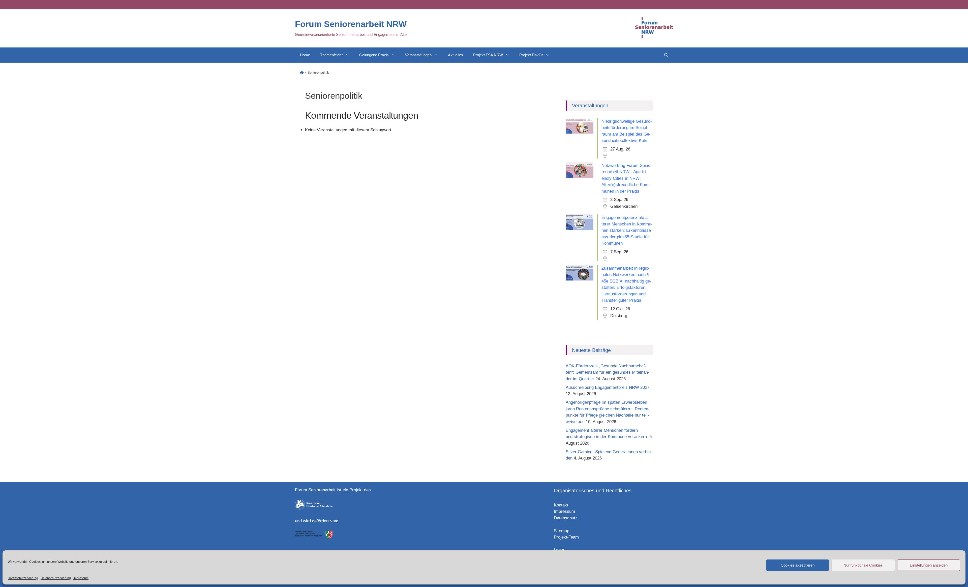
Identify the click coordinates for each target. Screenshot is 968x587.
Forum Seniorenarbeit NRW (351, 24)
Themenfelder (331, 55)
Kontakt (561, 505)
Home (305, 55)
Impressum (80, 578)
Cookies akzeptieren (797, 565)
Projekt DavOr (531, 55)
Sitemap (561, 530)
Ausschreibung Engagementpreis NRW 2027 (607, 387)
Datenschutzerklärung (23, 578)
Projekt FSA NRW (488, 55)
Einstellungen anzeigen (929, 565)
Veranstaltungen (418, 55)
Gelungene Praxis (374, 55)
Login (559, 550)
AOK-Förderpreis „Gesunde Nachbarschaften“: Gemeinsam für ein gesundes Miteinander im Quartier (607, 372)
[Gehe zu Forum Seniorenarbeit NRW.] (302, 72)
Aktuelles (455, 55)
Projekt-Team (566, 537)
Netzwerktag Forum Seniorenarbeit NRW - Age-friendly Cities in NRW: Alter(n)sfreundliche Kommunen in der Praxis (626, 178)
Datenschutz (566, 518)
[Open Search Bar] (666, 55)
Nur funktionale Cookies (863, 565)
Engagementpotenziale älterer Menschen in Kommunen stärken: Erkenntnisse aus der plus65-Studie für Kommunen (627, 230)
